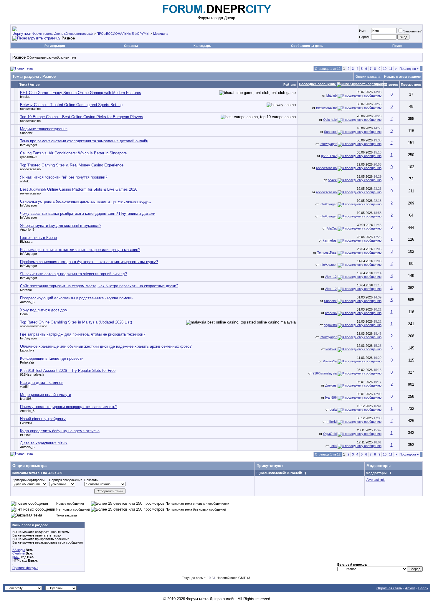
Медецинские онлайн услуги (45, 394)
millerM (332, 421)
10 (384, 68)
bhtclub (25, 96)
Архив (410, 588)
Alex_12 (331, 276)
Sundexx (26, 133)
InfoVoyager (28, 145)
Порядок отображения (65, 480)
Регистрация (54, 45)
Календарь (202, 45)
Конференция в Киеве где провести (51, 358)
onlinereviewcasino (33, 326)
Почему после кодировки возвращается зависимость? (68, 407)
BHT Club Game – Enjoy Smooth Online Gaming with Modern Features (80, 92)
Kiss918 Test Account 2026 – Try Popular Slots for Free (67, 370)
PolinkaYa (27, 362)
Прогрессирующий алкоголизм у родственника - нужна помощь (76, 298)
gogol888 (330, 325)
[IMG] (16, 557)
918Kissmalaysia (32, 374)
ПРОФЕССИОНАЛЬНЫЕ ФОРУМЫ (123, 33)
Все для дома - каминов (41, 382)
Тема (23, 84)
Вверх (423, 588)
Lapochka (27, 350)
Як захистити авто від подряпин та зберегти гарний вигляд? (73, 274)
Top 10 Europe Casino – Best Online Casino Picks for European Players (81, 117)
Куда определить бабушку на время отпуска (60, 431)
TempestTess (327, 252)
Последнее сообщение (317, 84)
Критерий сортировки (28, 480)
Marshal (26, 290)
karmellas (330, 240)
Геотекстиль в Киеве (38, 237)
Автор (35, 84)
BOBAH (25, 435)
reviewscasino (30, 108)
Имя (362, 30)
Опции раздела (368, 76)
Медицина (160, 33)
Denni (24, 314)
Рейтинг (289, 84)
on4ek (24, 181)
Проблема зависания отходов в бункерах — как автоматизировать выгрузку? (89, 262)
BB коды (18, 550)
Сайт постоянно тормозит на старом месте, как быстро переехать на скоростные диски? (99, 286)
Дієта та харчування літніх (43, 443)
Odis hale (330, 119)
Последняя (409, 68)
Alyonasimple (375, 479)
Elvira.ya (26, 241)
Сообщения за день (307, 45)
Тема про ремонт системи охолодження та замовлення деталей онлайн (84, 141)
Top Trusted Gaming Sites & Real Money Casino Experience (71, 165)
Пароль (364, 37)
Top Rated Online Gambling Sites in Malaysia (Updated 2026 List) (76, 322)
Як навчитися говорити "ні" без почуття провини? (63, 177)
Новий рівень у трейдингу (43, 419)
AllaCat (332, 228)
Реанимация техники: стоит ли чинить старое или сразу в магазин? (80, 249)
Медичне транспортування (43, 129)
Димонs (331, 385)
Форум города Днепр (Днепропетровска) (62, 33)
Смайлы (18, 553)
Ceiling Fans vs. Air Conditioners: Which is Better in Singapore (73, 153)
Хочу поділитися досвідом (43, 310)
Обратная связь (389, 588)
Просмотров (411, 84)
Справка (131, 45)
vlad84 (24, 386)
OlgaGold (330, 433)
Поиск (397, 45)
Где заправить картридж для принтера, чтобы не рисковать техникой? (82, 334)
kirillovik (331, 349)
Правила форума (25, 568)
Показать (91, 480)
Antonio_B (27, 229)
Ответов (391, 84)
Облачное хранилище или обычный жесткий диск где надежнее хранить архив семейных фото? (105, 346)
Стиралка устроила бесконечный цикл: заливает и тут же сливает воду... (85, 201)
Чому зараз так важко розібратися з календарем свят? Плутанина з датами (87, 213)
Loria (333, 409)
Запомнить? (412, 31)
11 (390, 68)
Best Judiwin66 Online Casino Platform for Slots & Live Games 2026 (78, 189)
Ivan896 (331, 313)
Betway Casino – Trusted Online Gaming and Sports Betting (71, 105)
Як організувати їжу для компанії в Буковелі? (60, 225)
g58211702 (329, 156)
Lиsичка (26, 423)
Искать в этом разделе (402, 76)
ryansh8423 (28, 157)
